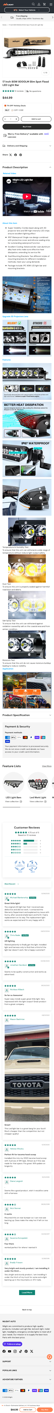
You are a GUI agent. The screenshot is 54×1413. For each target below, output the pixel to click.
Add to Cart (27, 1410)
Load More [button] (27, 1292)
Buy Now (44, 1410)
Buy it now (27, 127)
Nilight (10, 1397)
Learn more (12, 137)
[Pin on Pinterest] (20, 154)
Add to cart (36, 119)
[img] (10, 894)
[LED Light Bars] (13, 783)
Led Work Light (38, 797)
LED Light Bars (13, 797)
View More (46, 766)
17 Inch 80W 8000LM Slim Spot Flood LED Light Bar (26, 25)
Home (4, 25)
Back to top (27, 1310)
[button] (44, 4)
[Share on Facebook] (15, 154)
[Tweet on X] (10, 154)
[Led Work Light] (38, 783)
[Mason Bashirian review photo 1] (27, 1073)
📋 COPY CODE (17, 110)
